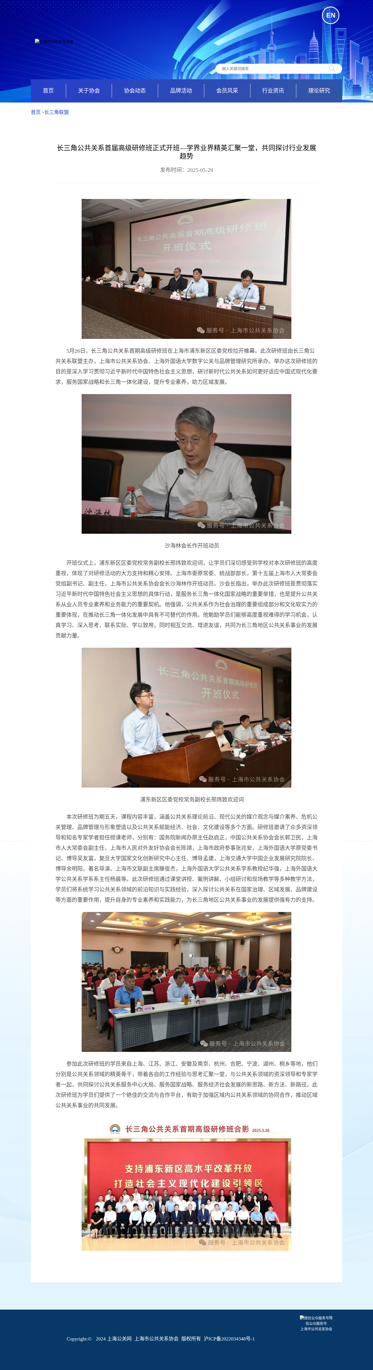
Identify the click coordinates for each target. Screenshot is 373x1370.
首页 (48, 91)
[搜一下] (332, 68)
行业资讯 (273, 91)
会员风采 (227, 91)
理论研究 (319, 91)
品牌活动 (181, 91)
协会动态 (135, 91)
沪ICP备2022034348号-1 (229, 1339)
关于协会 (89, 91)
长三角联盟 (56, 112)
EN (330, 15)
